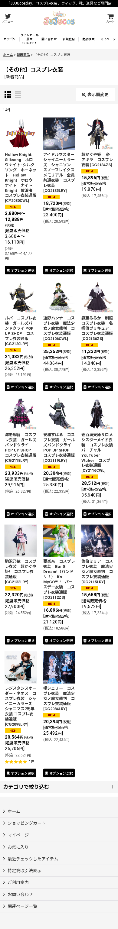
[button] (8, 18)
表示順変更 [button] (98, 94)
